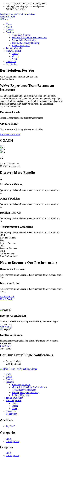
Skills (8, 439)
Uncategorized (12, 441)
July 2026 (10, 426)
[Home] (4, 19)
